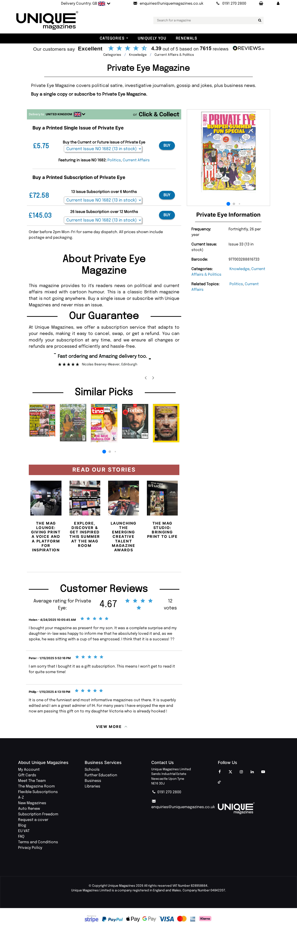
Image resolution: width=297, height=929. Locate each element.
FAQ (21, 837)
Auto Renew (29, 809)
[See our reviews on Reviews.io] (148, 48)
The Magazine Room (36, 786)
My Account (29, 770)
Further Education (101, 775)
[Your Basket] (260, 4)
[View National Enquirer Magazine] (42, 420)
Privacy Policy (30, 848)
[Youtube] (263, 772)
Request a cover (33, 820)
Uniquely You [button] (152, 38)
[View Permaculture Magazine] (73, 422)
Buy (167, 146)
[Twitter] (230, 772)
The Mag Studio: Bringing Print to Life (162, 530)
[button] (278, 4)
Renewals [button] (186, 38)
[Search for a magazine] (259, 20)
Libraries (92, 786)
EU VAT (24, 831)
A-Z (21, 798)
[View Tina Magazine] (104, 423)
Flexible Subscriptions (38, 792)
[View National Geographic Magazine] (166, 423)
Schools (92, 770)
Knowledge (239, 269)
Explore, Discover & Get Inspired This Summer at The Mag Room (84, 534)
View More (109, 726)
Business (93, 781)
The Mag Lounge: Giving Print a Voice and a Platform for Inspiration (46, 536)
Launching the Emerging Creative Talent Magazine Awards (123, 536)
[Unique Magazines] (248, 808)
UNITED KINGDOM (59, 114)
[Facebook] (219, 772)
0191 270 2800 (168, 792)
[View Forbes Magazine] (135, 421)
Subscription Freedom (38, 814)
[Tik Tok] (219, 782)
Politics (236, 284)
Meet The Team (32, 781)
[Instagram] (241, 772)
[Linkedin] (252, 772)
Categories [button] (112, 38)
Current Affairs (136, 160)
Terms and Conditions (38, 842)
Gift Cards (27, 775)
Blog (22, 825)
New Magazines (32, 803)
